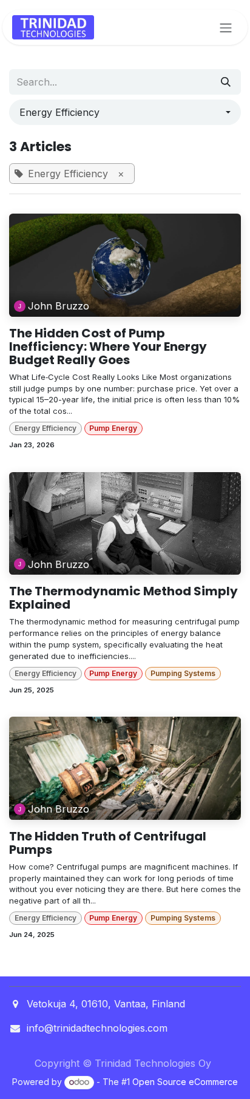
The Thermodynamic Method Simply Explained (123, 597)
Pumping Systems (182, 673)
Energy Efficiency (45, 428)
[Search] (226, 82)
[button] (125, 112)
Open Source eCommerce (185, 1082)
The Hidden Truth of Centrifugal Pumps (107, 843)
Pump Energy (113, 428)
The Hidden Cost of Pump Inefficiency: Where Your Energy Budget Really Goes (108, 346)
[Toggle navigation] (226, 27)
